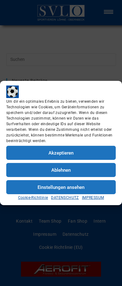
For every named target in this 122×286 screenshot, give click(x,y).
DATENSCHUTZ (65, 197)
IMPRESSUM (93, 197)
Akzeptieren (61, 152)
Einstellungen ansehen (61, 187)
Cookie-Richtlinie (33, 197)
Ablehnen (61, 170)
